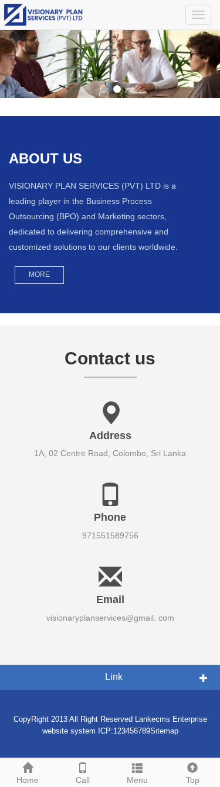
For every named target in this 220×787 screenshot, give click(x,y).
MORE (39, 274)
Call (83, 780)
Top (192, 780)
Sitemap (164, 730)
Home (27, 780)
